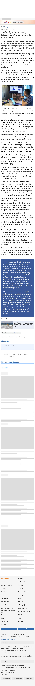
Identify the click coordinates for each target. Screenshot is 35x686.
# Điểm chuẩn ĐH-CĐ (18, 22)
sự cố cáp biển (13, 337)
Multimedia (4, 621)
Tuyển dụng (29, 678)
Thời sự (3, 582)
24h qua (3, 624)
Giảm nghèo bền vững (7, 608)
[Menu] (2, 22)
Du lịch (20, 598)
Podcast (20, 621)
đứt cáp (22, 337)
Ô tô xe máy (4, 598)
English (3, 615)
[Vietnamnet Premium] (5, 579)
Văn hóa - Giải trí (23, 592)
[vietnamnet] (7, 23)
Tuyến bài (9, 629)
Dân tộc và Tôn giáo (7, 585)
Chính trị (20, 578)
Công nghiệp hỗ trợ (23, 605)
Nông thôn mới (22, 608)
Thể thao (20, 585)
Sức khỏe (3, 595)
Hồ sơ (20, 615)
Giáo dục (3, 588)
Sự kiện (26, 629)
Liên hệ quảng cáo (7, 662)
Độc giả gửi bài (18, 678)
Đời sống (3, 592)
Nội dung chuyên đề (24, 611)
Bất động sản (5, 601)
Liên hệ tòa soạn (6, 643)
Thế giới (20, 588)
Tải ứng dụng (6, 678)
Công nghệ (6, 26)
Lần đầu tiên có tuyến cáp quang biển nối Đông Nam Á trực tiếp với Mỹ (23, 324)
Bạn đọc (20, 601)
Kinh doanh (21, 582)
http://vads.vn (10, 672)
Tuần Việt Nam (5, 605)
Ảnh (2, 618)
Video (20, 618)
